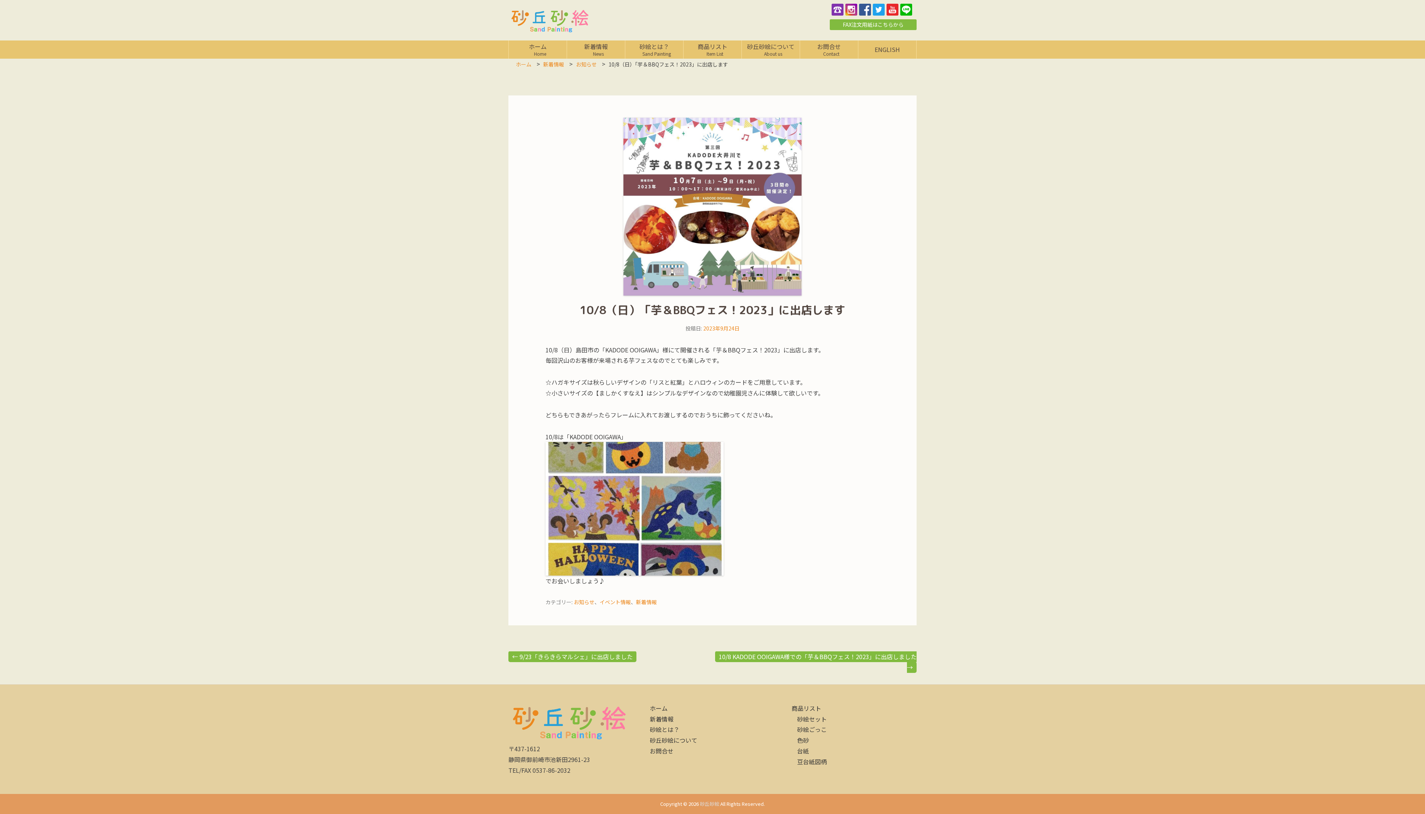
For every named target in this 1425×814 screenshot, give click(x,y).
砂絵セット (812, 718)
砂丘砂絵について (771, 49)
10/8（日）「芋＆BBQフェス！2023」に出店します (712, 310)
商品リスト (713, 49)
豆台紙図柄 (812, 761)
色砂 (803, 740)
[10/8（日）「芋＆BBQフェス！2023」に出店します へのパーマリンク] (712, 207)
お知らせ (584, 602)
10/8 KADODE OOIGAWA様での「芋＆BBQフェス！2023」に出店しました (818, 662)
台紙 (803, 750)
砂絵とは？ (656, 49)
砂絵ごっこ (812, 729)
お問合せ (830, 49)
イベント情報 (615, 602)
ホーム (540, 49)
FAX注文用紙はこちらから (873, 24)
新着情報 (596, 49)
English (887, 49)
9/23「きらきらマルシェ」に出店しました (572, 656)
